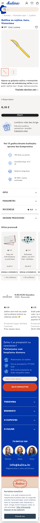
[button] (9, 272)
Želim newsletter (20, 387)
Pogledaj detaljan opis (25, 90)
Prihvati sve (20, 516)
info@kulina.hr (20, 465)
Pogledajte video (21, 131)
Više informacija (23, 507)
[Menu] (2, 3)
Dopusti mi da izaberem (14, 510)
